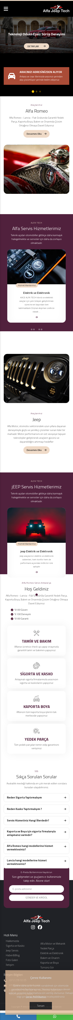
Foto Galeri (12, 960)
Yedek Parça (47, 948)
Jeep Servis (12, 950)
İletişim (10, 964)
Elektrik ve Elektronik (51, 953)
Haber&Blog (12, 955)
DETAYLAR (33, 46)
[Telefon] (18, 1016)
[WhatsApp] (54, 1016)
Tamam (40, 1005)
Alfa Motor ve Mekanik (52, 943)
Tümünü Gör (47, 967)
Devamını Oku (34, 134)
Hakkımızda (12, 941)
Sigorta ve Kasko (15, 945)
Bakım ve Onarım (50, 958)
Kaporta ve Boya (49, 962)
